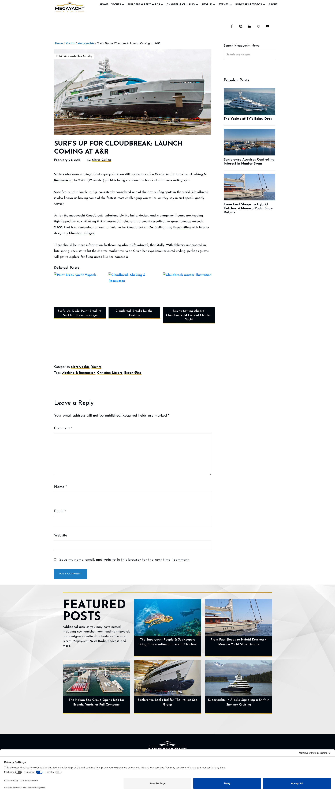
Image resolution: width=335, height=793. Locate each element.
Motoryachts (80, 367)
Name (60, 487)
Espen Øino (182, 227)
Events (223, 4)
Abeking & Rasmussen (78, 373)
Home (104, 4)
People (207, 4)
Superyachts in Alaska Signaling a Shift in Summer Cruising (238, 702)
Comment (63, 428)
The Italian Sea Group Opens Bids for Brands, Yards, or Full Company (96, 702)
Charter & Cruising (181, 4)
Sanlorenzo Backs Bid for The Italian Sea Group (168, 702)
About (273, 4)
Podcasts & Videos (248, 4)
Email (60, 511)
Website (60, 535)
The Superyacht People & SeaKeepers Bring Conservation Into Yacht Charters (167, 642)
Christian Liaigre (81, 233)
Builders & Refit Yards (144, 4)
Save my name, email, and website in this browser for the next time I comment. (124, 560)
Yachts (116, 4)
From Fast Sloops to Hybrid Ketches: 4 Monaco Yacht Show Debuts (239, 642)
